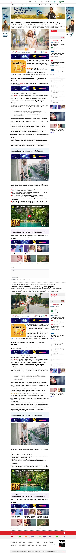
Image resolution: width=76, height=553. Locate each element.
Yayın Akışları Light (22, 542)
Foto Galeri (41, 4)
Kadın (36, 4)
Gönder (14, 279)
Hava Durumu (31, 536)
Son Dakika (13, 4)
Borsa (12, 536)
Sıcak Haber (45, 546)
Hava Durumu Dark (14, 542)
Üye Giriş (50, 541)
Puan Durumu (38, 536)
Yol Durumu (55, 536)
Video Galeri (45, 542)
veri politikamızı (49, 551)
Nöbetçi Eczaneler (22, 545)
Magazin (32, 20)
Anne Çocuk (36, 20)
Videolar (46, 4)
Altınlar (37, 541)
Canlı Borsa (29, 541)
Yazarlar (51, 4)
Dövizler (37, 542)
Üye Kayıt (51, 542)
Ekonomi (28, 4)
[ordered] (23, 279)
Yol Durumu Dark (13, 545)
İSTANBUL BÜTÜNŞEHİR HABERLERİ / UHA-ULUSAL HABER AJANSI (20, 20)
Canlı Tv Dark (21, 541)
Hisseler (44, 536)
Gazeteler (56, 4)
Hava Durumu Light (14, 541)
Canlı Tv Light (13, 546)
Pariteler (49, 536)
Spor (32, 4)
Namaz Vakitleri (18, 536)
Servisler (18, 4)
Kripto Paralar (62, 536)
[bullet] (24, 279)
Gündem (23, 4)
